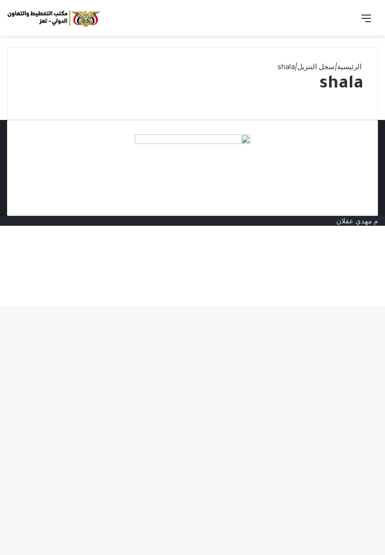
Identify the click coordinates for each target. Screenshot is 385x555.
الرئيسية (350, 66)
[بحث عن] (349, 21)
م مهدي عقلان (357, 220)
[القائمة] (366, 21)
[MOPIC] (54, 18)
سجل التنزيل (316, 66)
